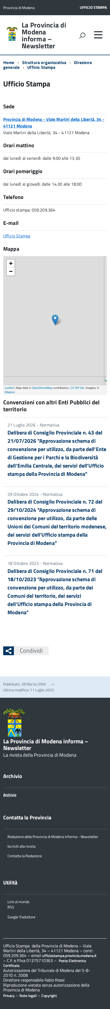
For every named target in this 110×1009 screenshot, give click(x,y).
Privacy (9, 995)
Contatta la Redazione (24, 855)
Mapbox (10, 392)
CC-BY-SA (77, 387)
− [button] (11, 271)
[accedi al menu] (98, 34)
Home (8, 62)
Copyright (49, 995)
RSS (10, 906)
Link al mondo (18, 901)
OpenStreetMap (42, 387)
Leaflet (9, 387)
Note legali (28, 995)
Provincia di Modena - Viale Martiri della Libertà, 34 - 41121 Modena (53, 122)
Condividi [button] (31, 650)
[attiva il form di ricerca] (82, 35)
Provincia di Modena (19, 7)
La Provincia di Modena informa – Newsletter (44, 35)
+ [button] (11, 263)
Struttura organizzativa (44, 62)
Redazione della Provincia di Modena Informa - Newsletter (52, 836)
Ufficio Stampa (93, 7)
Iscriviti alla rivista (21, 845)
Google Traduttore (21, 916)
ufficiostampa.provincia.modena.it (69, 955)
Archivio (9, 794)
